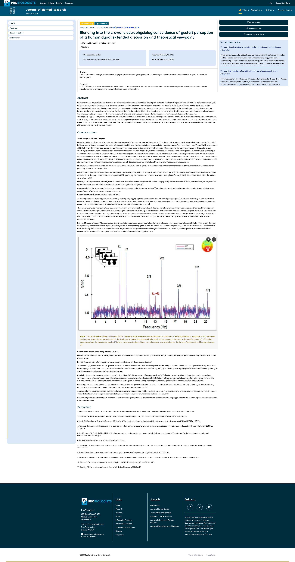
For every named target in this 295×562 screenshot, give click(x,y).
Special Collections (283, 3)
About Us (119, 509)
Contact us (120, 535)
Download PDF (254, 22)
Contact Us (69, 3)
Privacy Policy (210, 555)
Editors (245, 10)
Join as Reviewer (254, 28)
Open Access (101, 23)
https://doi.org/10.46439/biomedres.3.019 (120, 27)
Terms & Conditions (196, 555)
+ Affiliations (84, 47)
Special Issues (284, 10)
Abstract (13, 28)
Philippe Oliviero (108, 43)
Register (59, 3)
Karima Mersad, (90, 43)
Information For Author (124, 520)
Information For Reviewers (125, 527)
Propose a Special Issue (254, 34)
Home (12, 23)
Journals (43, 3)
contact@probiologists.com (94, 534)
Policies (51, 3)
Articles (269, 10)
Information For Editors (124, 524)
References (15, 38)
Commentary (87, 23)
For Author (256, 10)
